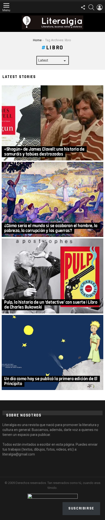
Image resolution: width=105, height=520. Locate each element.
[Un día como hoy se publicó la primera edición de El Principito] (52, 352)
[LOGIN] (100, 7)
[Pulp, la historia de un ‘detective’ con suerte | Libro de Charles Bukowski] (52, 275)
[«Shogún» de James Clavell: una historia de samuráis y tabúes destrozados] (52, 122)
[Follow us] (83, 7)
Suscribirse (81, 508)
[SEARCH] (91, 7)
